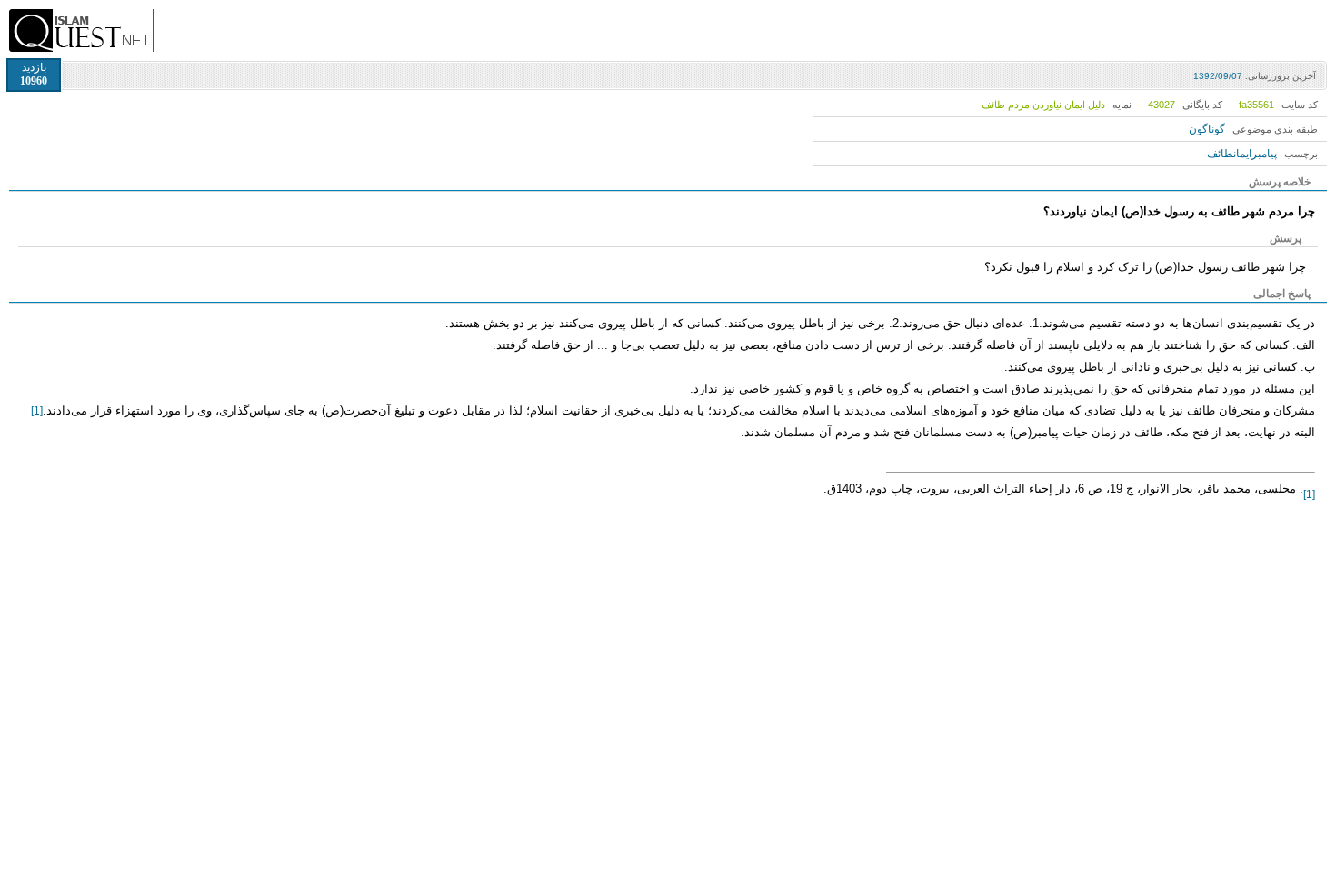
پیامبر (1264, 153)
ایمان (1242, 153)
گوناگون (1207, 129)
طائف (1220, 153)
